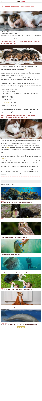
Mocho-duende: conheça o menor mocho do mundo (14, 237)
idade (3, 158)
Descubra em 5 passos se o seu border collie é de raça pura (16, 219)
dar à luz (26, 37)
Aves (2, 236)
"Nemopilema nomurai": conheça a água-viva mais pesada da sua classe (19, 272)
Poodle (24, 85)
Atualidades (3, 201)
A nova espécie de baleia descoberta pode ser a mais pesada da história (19, 324)
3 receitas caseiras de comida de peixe (10, 254)
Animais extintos (4, 323)
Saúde (2, 4)
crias (25, 67)
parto (2, 169)
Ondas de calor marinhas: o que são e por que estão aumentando (17, 202)
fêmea (7, 147)
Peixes (2, 253)
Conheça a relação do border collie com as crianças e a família (16, 289)
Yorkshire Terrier (5, 102)
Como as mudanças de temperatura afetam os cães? (14, 307)
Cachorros (3, 218)
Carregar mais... (21, 327)
